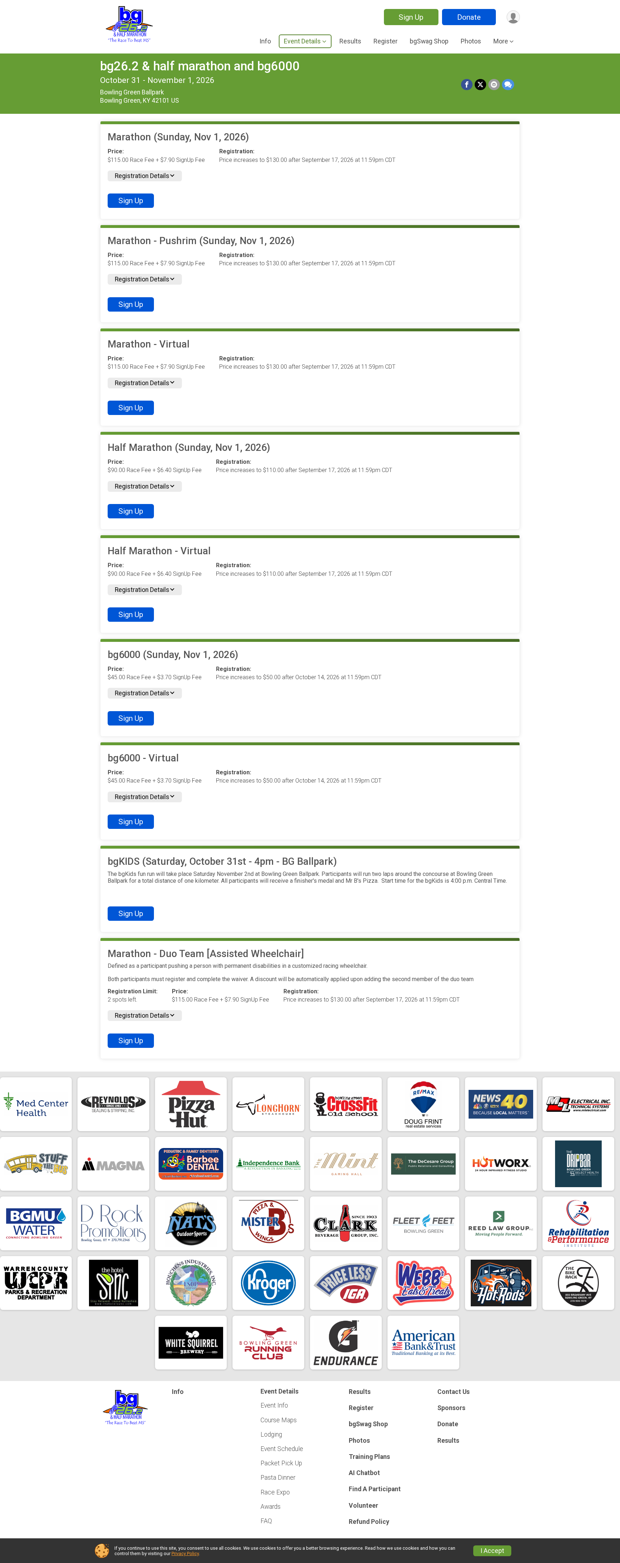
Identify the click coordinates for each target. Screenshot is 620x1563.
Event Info (274, 1405)
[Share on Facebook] (467, 84)
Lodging (271, 1434)
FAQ (266, 1521)
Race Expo (275, 1492)
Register (386, 41)
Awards (270, 1506)
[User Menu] (513, 17)
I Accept (492, 1550)
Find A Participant (375, 1489)
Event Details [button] (302, 41)
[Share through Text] (508, 84)
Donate (469, 17)
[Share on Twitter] (480, 84)
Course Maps (278, 1420)
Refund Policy (369, 1521)
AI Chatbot (364, 1472)
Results (350, 41)
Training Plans (369, 1456)
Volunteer (363, 1505)
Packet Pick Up (281, 1463)
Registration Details (142, 175)
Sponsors (451, 1408)
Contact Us (453, 1391)
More (500, 41)
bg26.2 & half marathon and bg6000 (200, 66)
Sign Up (411, 17)
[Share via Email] (494, 84)
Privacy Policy (185, 1553)
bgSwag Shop (429, 41)
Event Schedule (281, 1448)
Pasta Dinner (277, 1477)
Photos (471, 41)
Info (265, 41)
